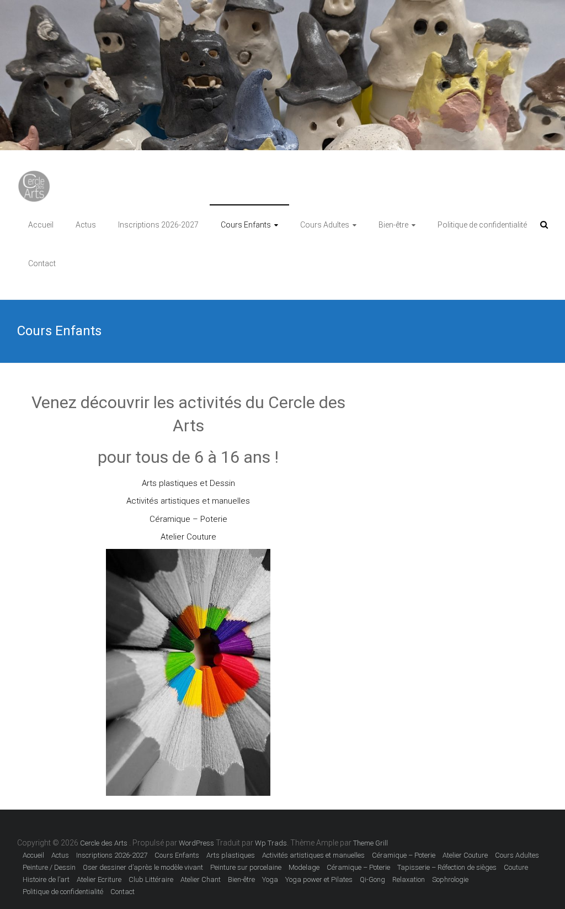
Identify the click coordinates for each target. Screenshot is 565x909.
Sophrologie (450, 879)
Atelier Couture (188, 537)
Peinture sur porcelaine (245, 867)
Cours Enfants (246, 224)
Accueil (41, 224)
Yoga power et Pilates (319, 879)
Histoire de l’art (46, 879)
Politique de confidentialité (482, 224)
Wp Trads (271, 843)
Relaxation (408, 879)
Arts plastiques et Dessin (188, 483)
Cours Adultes (324, 224)
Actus (86, 224)
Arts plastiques (230, 855)
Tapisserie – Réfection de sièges (447, 867)
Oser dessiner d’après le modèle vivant (143, 867)
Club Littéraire (151, 879)
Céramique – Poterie (188, 519)
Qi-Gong (372, 879)
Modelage (304, 867)
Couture (516, 867)
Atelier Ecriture (99, 879)
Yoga (270, 879)
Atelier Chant (200, 879)
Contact (42, 263)
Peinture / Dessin (49, 867)
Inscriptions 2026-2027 (158, 224)
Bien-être (393, 224)
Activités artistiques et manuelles (188, 501)
